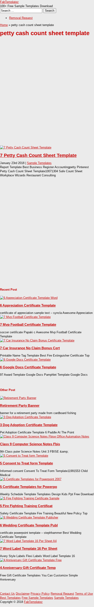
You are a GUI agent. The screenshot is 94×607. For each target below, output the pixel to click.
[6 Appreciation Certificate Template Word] (28, 298)
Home (4, 25)
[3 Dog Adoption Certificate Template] (25, 417)
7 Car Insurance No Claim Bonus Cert (30, 348)
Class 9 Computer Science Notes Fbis (30, 444)
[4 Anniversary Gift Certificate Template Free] (31, 560)
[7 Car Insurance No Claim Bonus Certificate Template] (37, 340)
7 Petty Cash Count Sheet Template (38, 155)
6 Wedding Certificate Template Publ (29, 525)
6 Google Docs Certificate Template (28, 367)
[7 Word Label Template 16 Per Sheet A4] (28, 541)
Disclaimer (23, 593)
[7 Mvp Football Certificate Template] (25, 317)
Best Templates (10, 597)
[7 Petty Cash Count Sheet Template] (25, 147)
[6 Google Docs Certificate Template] (25, 359)
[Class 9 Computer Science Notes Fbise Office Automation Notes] (44, 436)
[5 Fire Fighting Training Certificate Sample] (29, 498)
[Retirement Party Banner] (18, 398)
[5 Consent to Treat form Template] (24, 455)
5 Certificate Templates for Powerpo (28, 487)
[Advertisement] (47, 94)
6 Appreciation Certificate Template (28, 305)
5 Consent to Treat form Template (26, 463)
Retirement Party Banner (19, 405)
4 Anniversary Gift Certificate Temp (28, 568)
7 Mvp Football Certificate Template (28, 324)
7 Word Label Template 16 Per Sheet (28, 548)
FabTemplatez (9, 2)
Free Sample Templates (37, 597)
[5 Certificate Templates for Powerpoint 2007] (30, 479)
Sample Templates (39, 163)
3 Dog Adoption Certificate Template (28, 425)
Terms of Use (84, 593)
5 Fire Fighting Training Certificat (26, 506)
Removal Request (21, 18)
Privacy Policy (40, 593)
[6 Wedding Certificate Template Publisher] (29, 517)
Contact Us (7, 593)
